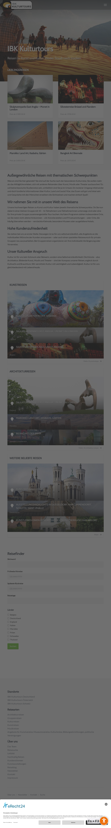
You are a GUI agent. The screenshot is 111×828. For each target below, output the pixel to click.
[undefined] (103, 820)
